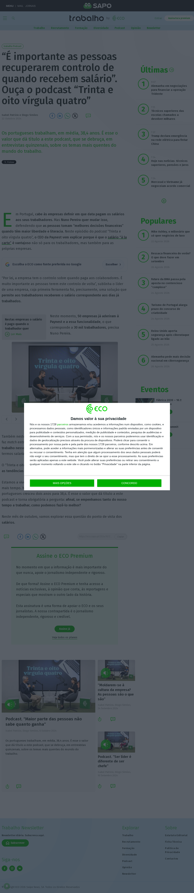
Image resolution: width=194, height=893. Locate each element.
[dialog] (97, 446)
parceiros (62, 424)
